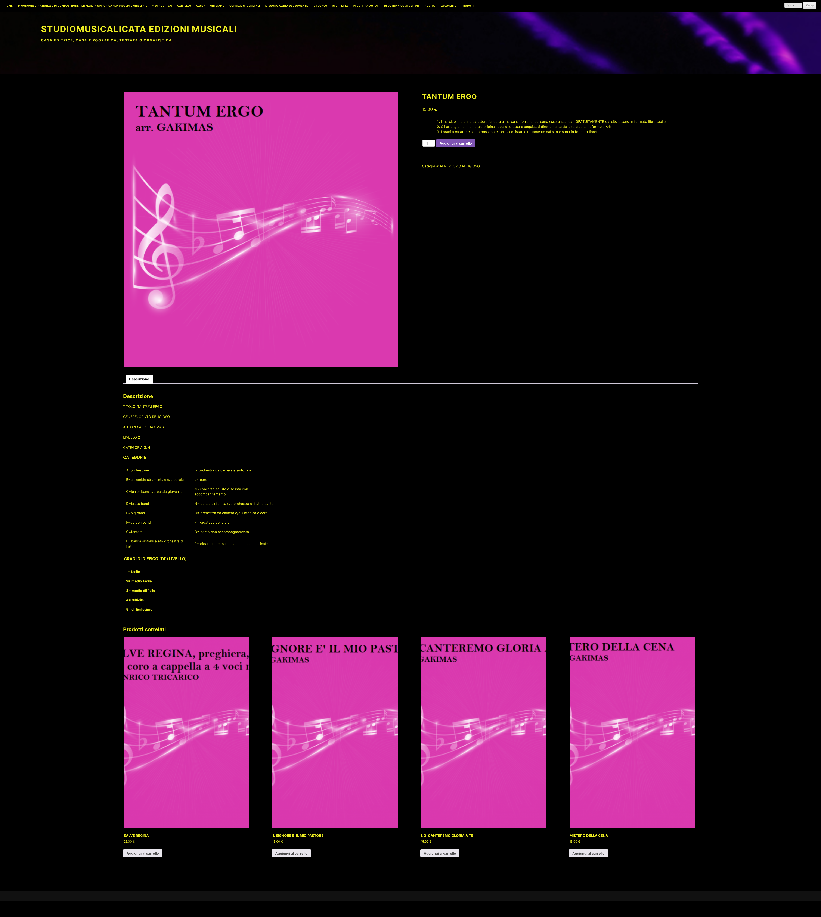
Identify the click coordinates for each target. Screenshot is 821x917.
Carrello (184, 6)
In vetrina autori (366, 6)
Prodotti (468, 6)
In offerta (340, 6)
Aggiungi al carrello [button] (143, 853)
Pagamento (448, 6)
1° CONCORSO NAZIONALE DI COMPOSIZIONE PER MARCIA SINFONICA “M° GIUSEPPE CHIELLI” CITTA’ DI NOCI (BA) (95, 6)
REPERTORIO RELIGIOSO (460, 166)
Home (9, 6)
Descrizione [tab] (139, 379)
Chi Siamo (217, 6)
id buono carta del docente (286, 6)
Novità (430, 6)
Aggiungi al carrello (456, 143)
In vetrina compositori (402, 6)
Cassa (200, 6)
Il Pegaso (320, 6)
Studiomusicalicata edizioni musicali (139, 29)
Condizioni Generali (244, 6)
